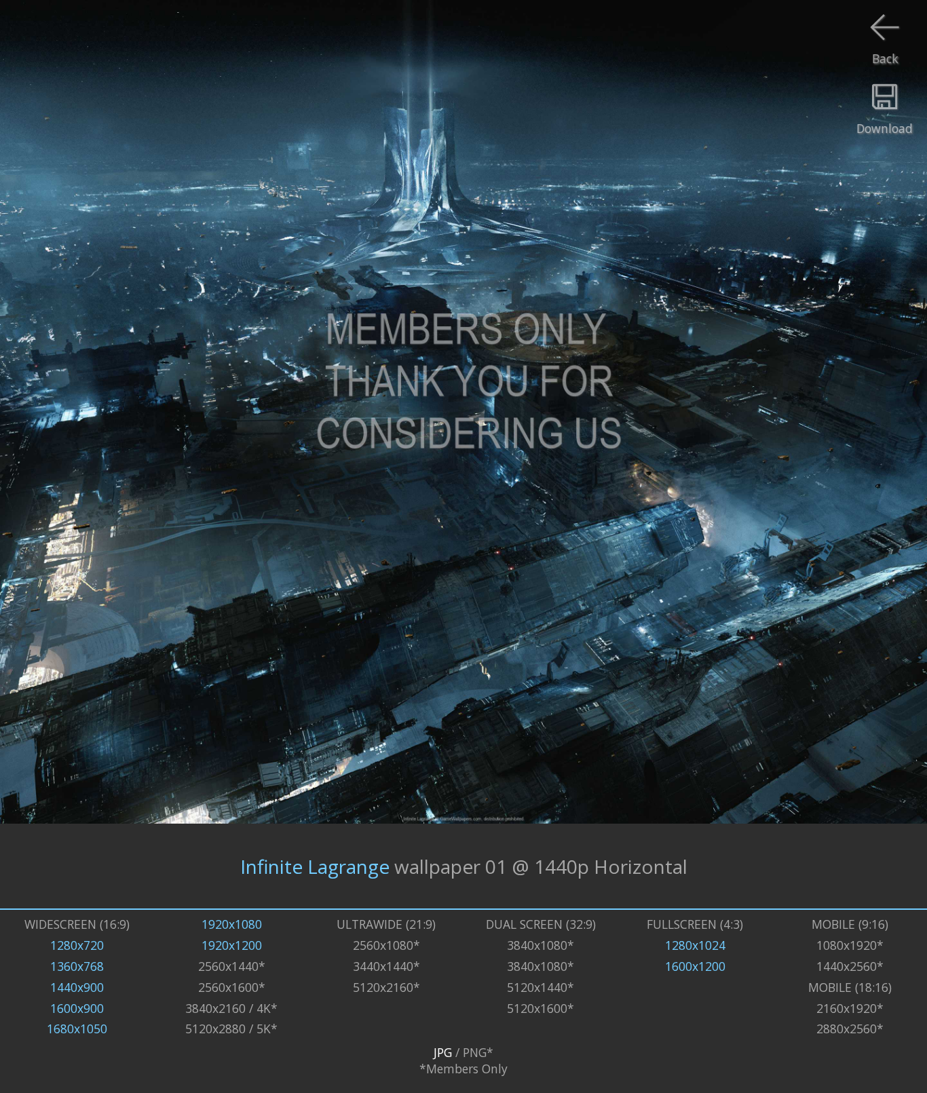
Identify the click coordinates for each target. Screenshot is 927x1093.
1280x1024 (695, 945)
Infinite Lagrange (315, 866)
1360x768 (77, 966)
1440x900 (77, 987)
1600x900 (77, 1008)
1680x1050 (77, 1028)
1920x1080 (232, 924)
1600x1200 (695, 966)
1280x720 (77, 945)
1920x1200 (232, 945)
